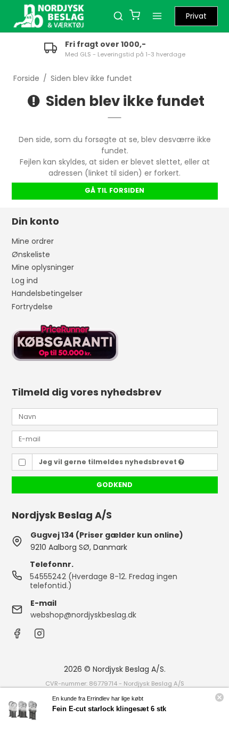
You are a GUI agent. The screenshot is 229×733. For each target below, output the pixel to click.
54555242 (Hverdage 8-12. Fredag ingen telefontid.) (103, 581)
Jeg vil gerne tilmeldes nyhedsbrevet (108, 461)
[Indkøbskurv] (134, 16)
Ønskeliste (31, 254)
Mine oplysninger (43, 267)
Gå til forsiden (114, 190)
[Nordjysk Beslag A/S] (49, 16)
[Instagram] (39, 636)
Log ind (25, 280)
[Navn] (115, 415)
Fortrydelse (32, 306)
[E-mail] (115, 438)
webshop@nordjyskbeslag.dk (83, 615)
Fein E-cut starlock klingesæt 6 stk (109, 709)
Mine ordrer (33, 241)
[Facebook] (17, 636)
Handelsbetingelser (47, 293)
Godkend (114, 484)
